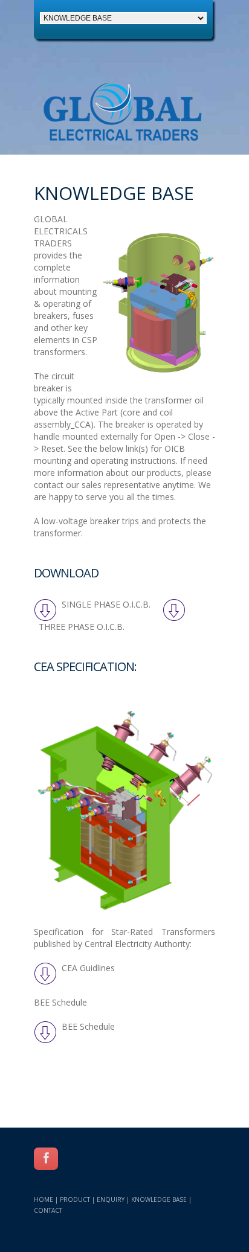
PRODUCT (75, 1199)
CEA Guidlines (86, 968)
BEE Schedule (86, 1026)
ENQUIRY (110, 1199)
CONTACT (48, 1210)
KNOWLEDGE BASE (159, 1199)
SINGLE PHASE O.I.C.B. (105, 604)
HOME (43, 1199)
